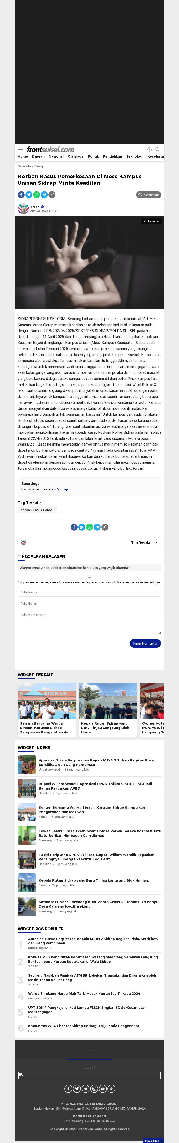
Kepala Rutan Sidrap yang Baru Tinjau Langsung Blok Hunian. (105, 727)
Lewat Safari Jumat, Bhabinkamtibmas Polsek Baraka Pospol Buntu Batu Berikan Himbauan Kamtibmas (100, 833)
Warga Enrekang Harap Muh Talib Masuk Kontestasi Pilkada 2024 (84, 993)
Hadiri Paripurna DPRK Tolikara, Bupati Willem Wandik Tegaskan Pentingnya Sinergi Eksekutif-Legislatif (97, 857)
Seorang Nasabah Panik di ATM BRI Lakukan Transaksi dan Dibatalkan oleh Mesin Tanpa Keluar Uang (92, 978)
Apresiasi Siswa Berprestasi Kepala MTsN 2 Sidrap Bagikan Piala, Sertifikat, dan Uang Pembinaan (97, 762)
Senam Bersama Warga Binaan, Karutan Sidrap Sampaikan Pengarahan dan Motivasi (45, 730)
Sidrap (39, 166)
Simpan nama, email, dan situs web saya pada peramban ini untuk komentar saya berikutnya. (89, 582)
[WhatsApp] (36, 194)
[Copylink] (51, 194)
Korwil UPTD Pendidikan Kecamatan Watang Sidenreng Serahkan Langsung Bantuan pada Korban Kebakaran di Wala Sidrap (93, 959)
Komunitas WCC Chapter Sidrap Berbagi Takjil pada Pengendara (83, 1026)
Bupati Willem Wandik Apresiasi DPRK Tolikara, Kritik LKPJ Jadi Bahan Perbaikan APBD (95, 786)
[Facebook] (21, 194)
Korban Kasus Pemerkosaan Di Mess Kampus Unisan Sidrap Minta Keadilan (38, 510)
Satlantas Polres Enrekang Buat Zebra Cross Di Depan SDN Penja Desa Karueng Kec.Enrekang (98, 904)
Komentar (151, 194)
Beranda (24, 166)
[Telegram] (44, 194)
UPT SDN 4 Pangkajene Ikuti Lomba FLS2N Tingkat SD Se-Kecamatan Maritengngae (87, 1010)
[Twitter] (28, 194)
